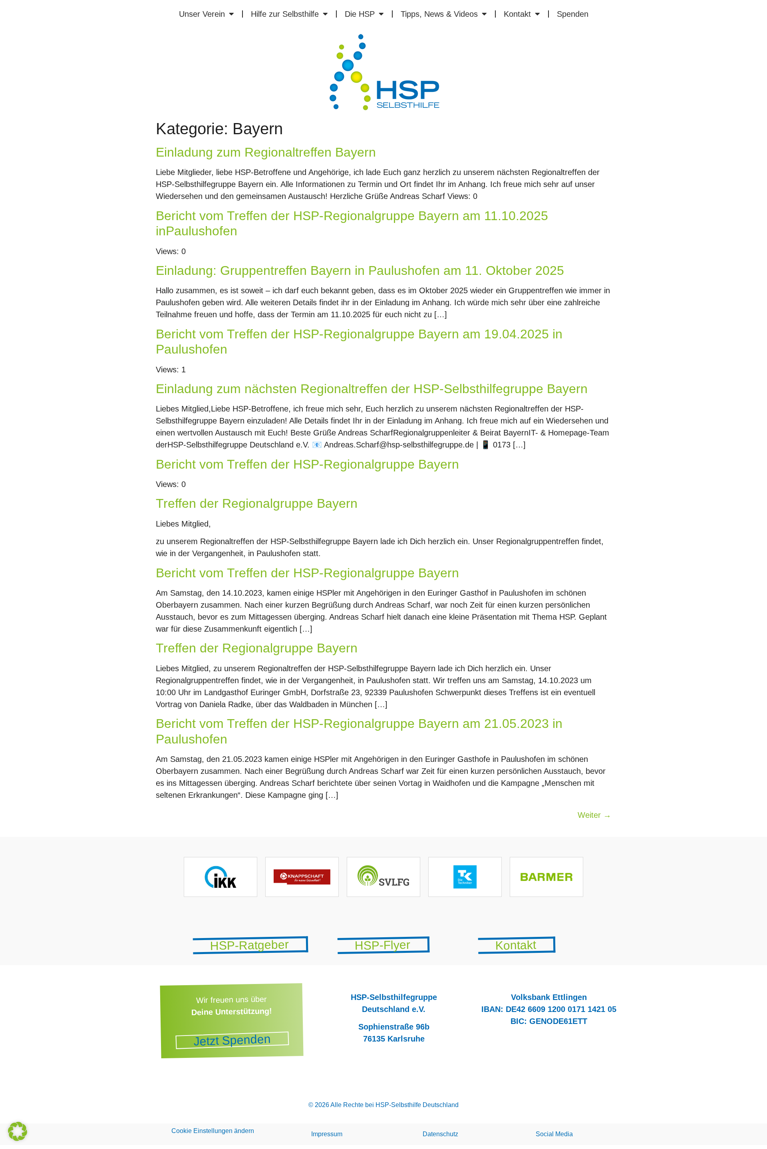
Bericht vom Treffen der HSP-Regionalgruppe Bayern (307, 464)
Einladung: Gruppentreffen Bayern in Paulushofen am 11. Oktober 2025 (360, 270)
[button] (17, 1131)
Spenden (572, 14)
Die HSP (360, 14)
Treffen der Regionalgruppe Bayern (257, 503)
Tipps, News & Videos (439, 14)
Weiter (594, 815)
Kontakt (517, 14)
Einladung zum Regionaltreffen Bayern (266, 152)
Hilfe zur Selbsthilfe (285, 14)
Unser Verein (202, 14)
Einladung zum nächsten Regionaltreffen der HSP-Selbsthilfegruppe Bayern (372, 389)
